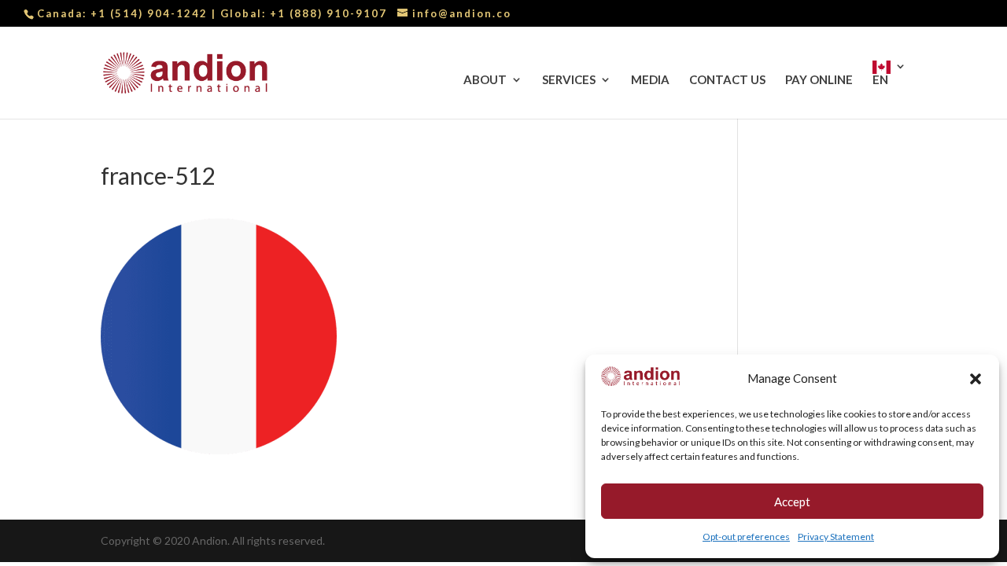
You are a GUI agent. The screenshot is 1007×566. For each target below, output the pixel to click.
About (485, 80)
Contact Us (727, 80)
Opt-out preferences (746, 536)
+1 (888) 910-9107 (328, 13)
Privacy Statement (836, 536)
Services (569, 80)
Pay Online (819, 80)
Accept (792, 501)
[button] (975, 379)
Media (650, 80)
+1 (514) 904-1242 (151, 13)
